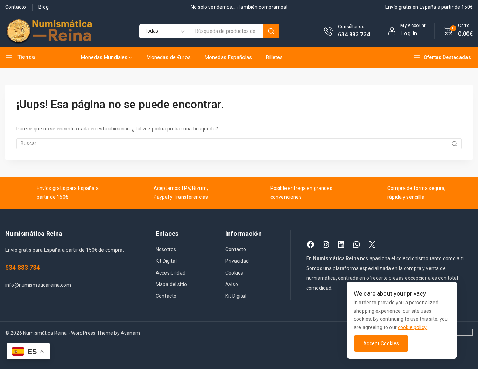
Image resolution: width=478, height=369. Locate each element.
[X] (372, 244)
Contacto (15, 7)
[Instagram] (326, 244)
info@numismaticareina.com (38, 285)
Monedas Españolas (228, 57)
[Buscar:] (239, 143)
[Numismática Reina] (49, 31)
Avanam (130, 333)
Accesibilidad (170, 273)
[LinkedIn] (341, 244)
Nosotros (166, 249)
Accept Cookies (381, 343)
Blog (43, 7)
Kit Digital (235, 296)
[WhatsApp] (356, 244)
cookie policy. (412, 327)
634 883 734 (22, 267)
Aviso (231, 284)
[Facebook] (310, 244)
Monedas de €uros (168, 57)
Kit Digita (166, 261)
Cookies (234, 273)
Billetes (274, 57)
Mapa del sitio (171, 284)
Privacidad (237, 261)
